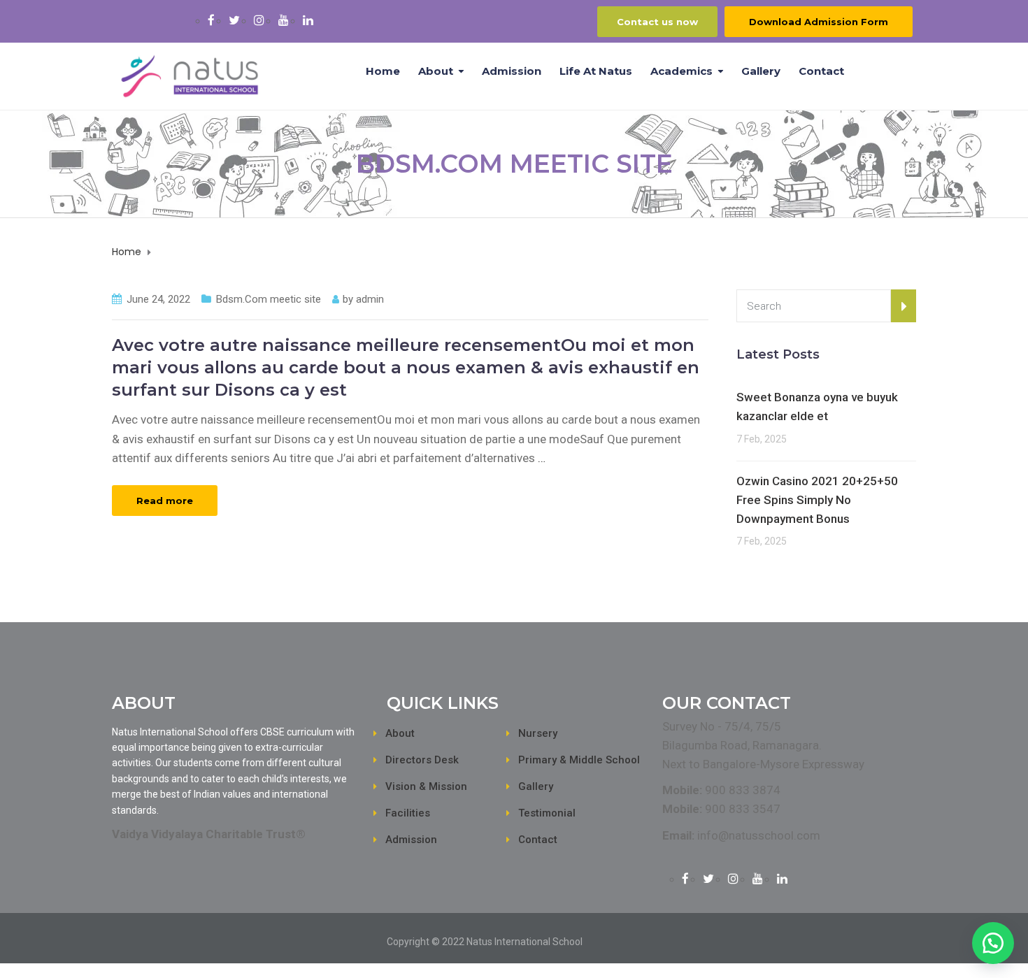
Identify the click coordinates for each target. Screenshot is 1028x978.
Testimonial (547, 813)
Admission (511, 71)
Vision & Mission (426, 786)
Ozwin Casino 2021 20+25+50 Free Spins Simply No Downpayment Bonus (817, 500)
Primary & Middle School (579, 760)
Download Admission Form (818, 21)
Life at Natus (595, 71)
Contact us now (657, 21)
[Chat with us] (993, 943)
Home (383, 71)
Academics (681, 71)
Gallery (760, 71)
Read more (164, 500)
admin (370, 299)
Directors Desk (422, 760)
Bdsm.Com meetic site (268, 299)
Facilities (407, 813)
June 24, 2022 (158, 299)
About (435, 71)
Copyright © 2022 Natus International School (485, 941)
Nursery (537, 733)
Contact (821, 71)
